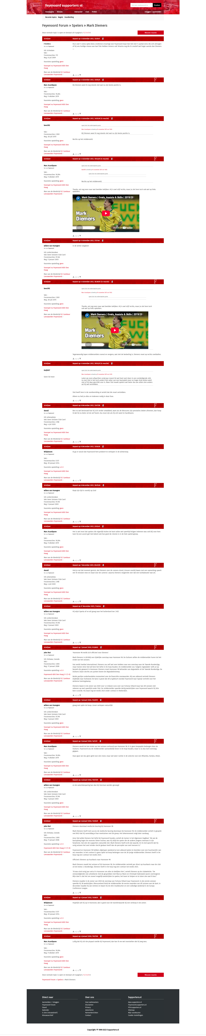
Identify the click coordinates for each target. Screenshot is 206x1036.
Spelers (77, 25)
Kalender (45, 1010)
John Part (47, 653)
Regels (60, 17)
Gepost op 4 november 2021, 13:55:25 (86, 80)
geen (61, 62)
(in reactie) (104, 119)
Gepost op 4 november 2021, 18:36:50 (86, 282)
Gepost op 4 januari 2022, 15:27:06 (85, 936)
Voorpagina (49, 12)
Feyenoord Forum (55, 25)
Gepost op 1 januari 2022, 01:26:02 (85, 647)
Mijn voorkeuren (134, 1013)
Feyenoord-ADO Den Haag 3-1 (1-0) (57, 674)
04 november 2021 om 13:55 (104, 129)
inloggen (148, 12)
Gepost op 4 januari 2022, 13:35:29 (85, 821)
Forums (68, 12)
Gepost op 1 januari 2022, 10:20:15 (85, 700)
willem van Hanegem (52, 246)
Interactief (78, 12)
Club (87, 12)
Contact (88, 1015)
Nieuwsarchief (47, 1015)
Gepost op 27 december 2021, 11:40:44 (87, 606)
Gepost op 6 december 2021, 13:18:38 (86, 447)
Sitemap (131, 1010)
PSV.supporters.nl (134, 1007)
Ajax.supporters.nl (135, 1002)
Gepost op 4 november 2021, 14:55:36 (86, 119)
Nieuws (60, 12)
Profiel (94, 12)
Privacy (88, 1007)
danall (46, 411)
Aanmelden (46, 1002)
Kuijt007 (47, 370)
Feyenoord (51, 46)
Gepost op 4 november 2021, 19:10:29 (86, 363)
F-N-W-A (47, 44)
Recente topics (51, 17)
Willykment (48, 452)
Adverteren (89, 1010)
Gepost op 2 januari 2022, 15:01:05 (85, 780)
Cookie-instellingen (135, 1015)
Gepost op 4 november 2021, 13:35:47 (86, 39)
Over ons (89, 997)
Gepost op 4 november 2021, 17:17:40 (86, 241)
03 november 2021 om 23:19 (104, 374)
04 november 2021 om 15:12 (104, 292)
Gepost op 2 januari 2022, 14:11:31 (85, 741)
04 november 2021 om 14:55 (99, 169)
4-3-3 (61, 467)
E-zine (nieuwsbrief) (50, 1013)
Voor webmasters (91, 1002)
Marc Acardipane (50, 85)
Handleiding (69, 17)
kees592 (47, 125)
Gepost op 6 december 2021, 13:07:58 (86, 405)
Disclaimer (89, 1005)
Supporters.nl (135, 997)
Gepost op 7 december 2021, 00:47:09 (86, 565)
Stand (44, 1007)
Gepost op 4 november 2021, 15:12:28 (86, 159)
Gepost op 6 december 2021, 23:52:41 (86, 526)
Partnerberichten (91, 1013)
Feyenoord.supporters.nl (137, 1005)
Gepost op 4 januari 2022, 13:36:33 (85, 898)
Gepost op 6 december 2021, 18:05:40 (86, 485)
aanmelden (157, 12)
